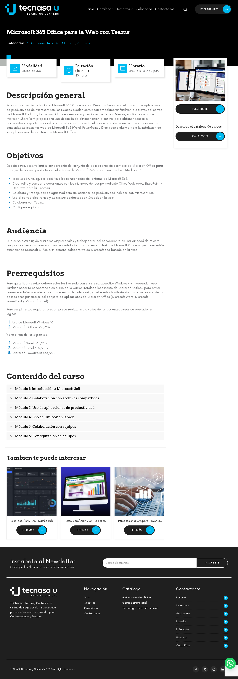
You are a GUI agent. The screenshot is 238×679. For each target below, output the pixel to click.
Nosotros (123, 9)
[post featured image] (32, 492)
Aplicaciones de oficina (43, 43)
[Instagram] (213, 669)
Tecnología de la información (140, 608)
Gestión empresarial (134, 602)
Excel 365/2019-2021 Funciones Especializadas (85, 522)
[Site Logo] (32, 9)
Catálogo (104, 9)
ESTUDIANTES (209, 9)
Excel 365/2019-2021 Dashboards (32, 520)
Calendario (144, 9)
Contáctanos (164, 9)
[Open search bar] (185, 9)
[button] (230, 663)
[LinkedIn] (223, 669)
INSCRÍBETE (200, 108)
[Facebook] (196, 669)
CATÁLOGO (200, 136)
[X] (205, 669)
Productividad (87, 43)
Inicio (90, 9)
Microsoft (68, 43)
